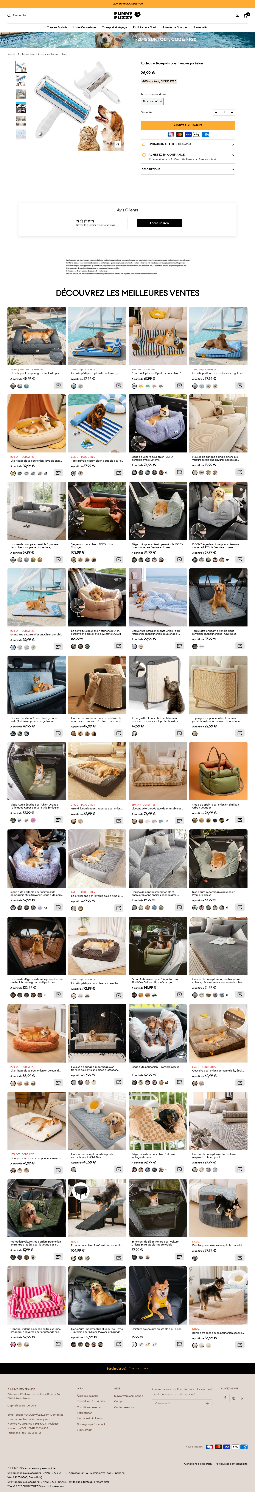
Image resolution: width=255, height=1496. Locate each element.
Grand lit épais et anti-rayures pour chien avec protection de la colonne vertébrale (97, 808)
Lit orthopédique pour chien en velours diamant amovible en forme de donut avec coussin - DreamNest (36, 1070)
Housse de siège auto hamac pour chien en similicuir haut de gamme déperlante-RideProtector (36, 981)
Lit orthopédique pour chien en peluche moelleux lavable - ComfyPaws (97, 983)
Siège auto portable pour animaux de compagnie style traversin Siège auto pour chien (36, 894)
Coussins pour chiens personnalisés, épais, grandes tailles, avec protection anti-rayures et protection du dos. (218, 1070)
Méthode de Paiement (90, 1418)
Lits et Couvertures (84, 27)
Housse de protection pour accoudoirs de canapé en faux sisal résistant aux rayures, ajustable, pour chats (97, 720)
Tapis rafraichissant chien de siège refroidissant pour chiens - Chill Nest (214, 632)
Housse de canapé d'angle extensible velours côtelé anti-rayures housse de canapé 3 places (215, 458)
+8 (166, 1082)
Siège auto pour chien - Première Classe (155, 1067)
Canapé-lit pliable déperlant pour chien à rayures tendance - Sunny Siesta (158, 373)
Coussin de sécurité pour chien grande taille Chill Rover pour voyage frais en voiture (33, 720)
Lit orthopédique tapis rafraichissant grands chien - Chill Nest (97, 373)
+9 (227, 560)
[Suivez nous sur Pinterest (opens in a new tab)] (242, 1398)
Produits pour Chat (144, 27)
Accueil (11, 54)
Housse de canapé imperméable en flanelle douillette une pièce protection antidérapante (94, 1069)
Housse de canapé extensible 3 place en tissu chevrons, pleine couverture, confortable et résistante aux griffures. (34, 546)
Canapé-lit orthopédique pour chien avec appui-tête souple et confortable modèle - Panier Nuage (36, 1158)
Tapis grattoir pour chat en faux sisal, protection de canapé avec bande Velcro (217, 720)
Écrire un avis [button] (159, 223)
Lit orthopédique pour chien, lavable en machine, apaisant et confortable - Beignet (36, 461)
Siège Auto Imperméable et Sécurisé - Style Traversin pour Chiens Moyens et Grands (97, 1330)
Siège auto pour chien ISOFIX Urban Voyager (92, 546)
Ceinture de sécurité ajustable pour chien (156, 1329)
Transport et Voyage (114, 27)
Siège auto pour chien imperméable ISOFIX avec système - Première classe (157, 546)
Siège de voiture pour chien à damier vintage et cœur (154, 1156)
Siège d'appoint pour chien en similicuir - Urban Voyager (216, 806)
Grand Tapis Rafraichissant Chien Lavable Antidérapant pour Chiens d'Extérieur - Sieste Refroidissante (36, 634)
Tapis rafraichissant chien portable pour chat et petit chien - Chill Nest (97, 461)
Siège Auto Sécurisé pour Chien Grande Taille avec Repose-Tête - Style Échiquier (34, 806)
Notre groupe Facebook (91, 1424)
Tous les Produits (57, 27)
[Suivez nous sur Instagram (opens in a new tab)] (233, 1398)
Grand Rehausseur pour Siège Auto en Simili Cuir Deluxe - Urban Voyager (155, 981)
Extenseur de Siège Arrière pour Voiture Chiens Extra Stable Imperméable (155, 1243)
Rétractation (84, 1413)
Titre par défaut (152, 101)
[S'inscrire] (207, 1404)
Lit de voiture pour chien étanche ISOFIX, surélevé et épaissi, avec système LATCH (96, 632)
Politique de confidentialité (231, 1464)
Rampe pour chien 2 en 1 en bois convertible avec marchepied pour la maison (97, 1245)
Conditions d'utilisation (198, 1464)
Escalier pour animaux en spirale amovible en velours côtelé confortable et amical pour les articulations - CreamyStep (218, 1245)
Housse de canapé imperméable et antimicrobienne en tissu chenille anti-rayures (154, 894)
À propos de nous (87, 1396)
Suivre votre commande (128, 1396)
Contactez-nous (138, 1368)
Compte (119, 1401)
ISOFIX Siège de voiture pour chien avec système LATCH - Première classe (216, 546)
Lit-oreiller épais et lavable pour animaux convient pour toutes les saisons (97, 896)
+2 (227, 820)
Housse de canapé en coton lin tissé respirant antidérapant (214, 1156)
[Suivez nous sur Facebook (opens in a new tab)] (225, 1398)
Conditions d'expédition (91, 1401)
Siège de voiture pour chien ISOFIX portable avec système (152, 458)
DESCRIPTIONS (151, 169)
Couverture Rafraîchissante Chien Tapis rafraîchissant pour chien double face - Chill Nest (156, 632)
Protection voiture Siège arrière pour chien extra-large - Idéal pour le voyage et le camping (35, 1243)
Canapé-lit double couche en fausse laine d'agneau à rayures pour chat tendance (35, 1330)
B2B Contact (84, 1430)
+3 (45, 473)
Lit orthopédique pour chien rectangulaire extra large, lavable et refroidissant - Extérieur (218, 373)
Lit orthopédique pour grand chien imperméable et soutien (36, 373)
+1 (166, 472)
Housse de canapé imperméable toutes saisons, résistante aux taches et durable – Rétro (218, 981)
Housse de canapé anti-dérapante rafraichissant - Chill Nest (92, 1156)
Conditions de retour (89, 1407)
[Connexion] (237, 15)
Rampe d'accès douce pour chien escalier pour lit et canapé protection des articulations (218, 1333)
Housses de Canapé (174, 27)
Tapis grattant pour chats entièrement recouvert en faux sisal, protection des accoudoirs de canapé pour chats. (155, 720)
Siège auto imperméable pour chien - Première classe (214, 893)
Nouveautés (200, 27)
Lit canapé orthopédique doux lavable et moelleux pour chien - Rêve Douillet (158, 808)
